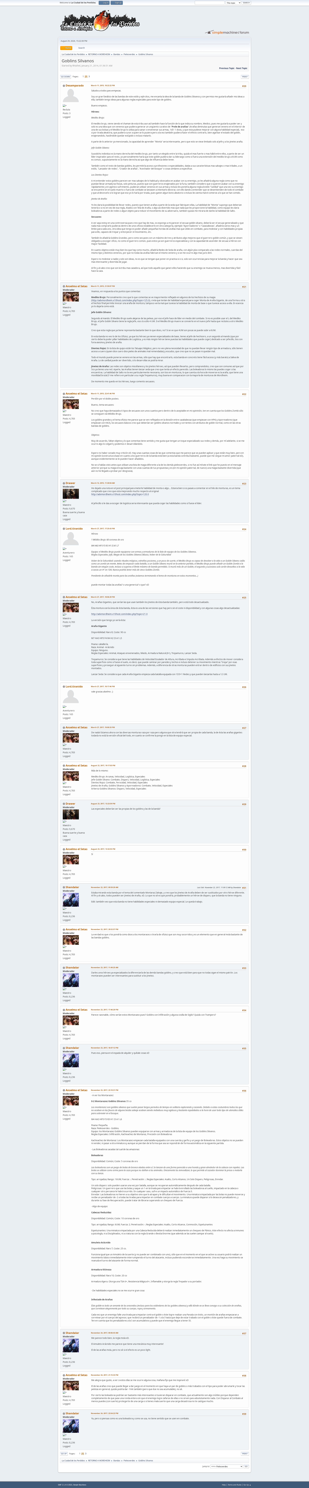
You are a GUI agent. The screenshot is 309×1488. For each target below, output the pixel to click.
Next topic (241, 68)
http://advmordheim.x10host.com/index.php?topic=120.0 (120, 494)
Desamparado (75, 85)
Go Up (64, 1453)
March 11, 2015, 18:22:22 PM (103, 85)
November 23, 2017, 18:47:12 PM (104, 1048)
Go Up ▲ (247, 1484)
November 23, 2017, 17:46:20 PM (104, 1009)
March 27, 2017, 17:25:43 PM (103, 528)
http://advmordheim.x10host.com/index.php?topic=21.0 (119, 614)
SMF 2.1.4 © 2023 (65, 1485)
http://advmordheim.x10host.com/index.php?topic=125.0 (121, 300)
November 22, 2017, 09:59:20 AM (104, 887)
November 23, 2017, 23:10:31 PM (104, 1090)
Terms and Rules (234, 1484)
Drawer (70, 483)
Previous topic (226, 68)
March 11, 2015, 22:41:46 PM (103, 393)
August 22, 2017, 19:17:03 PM (103, 765)
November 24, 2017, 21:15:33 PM (104, 1375)
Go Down (65, 76)
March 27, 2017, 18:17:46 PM (103, 686)
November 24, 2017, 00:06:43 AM (104, 1333)
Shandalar (72, 887)
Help (224, 1484)
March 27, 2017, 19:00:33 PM (103, 727)
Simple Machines (79, 1485)
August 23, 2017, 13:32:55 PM (103, 849)
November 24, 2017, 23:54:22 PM (104, 1413)
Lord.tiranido (74, 528)
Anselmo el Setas (76, 286)
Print (245, 76)
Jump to (205, 1466)
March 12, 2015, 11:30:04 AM (103, 483)
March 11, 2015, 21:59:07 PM (103, 286)
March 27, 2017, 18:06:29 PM (103, 597)
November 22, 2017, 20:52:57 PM (104, 929)
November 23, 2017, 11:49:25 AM (104, 967)
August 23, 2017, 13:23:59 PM (103, 803)
